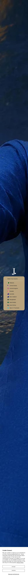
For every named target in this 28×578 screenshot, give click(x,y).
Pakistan (12, 282)
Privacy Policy (20, 562)
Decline (14, 570)
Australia (12, 294)
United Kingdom (14, 288)
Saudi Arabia (13, 302)
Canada (12, 291)
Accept (13, 566)
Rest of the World (14, 307)
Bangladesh (13, 299)
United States (13, 285)
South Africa (13, 305)
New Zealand (13, 296)
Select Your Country (12, 278)
